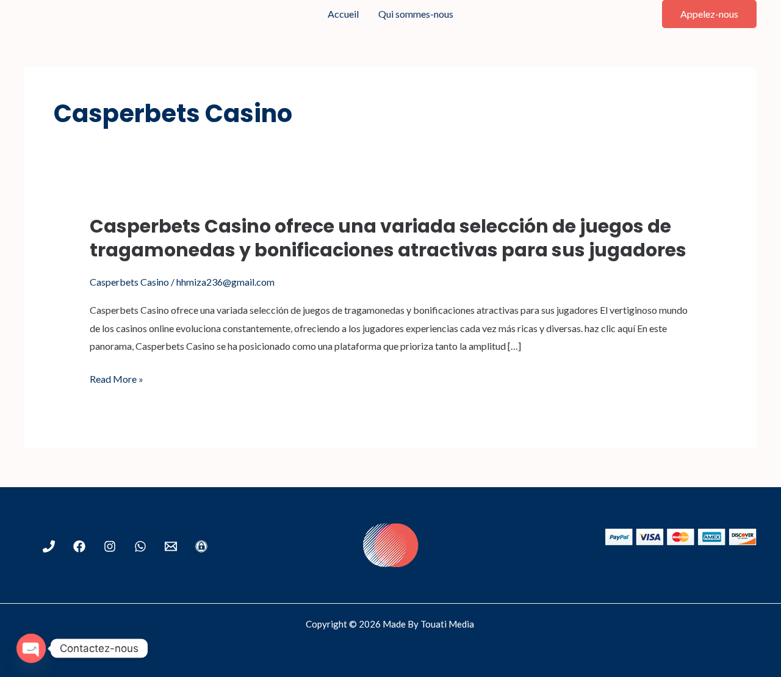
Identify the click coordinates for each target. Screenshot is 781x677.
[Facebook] (79, 546)
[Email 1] (171, 546)
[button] (709, 14)
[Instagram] (110, 546)
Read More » (116, 379)
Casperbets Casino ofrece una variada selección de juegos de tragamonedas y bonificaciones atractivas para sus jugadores (388, 238)
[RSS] (201, 546)
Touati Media (448, 623)
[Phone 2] (49, 546)
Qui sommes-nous (415, 14)
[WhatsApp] (140, 546)
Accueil (343, 14)
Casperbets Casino (129, 282)
